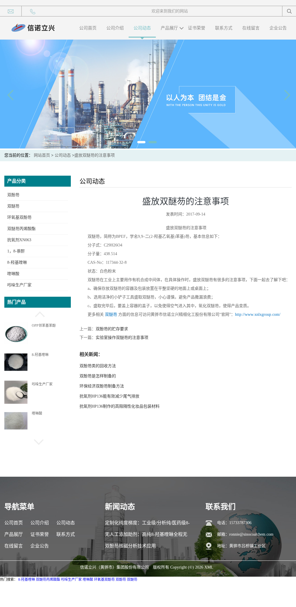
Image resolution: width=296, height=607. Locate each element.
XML (208, 567)
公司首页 (88, 28)
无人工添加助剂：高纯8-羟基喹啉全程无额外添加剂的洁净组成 (146, 536)
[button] (37, 313)
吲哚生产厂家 (19, 285)
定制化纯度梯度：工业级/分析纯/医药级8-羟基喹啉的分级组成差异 (147, 524)
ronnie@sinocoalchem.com (251, 534)
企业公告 (278, 28)
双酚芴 (13, 195)
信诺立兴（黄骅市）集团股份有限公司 (114, 567)
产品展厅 (169, 28)
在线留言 (251, 28)
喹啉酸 (13, 274)
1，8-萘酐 (16, 251)
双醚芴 (13, 206)
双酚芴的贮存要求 (112, 329)
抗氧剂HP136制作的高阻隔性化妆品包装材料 (119, 406)
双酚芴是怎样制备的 (97, 376)
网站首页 (42, 155)
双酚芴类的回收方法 (97, 366)
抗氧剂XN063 (19, 240)
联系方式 (223, 28)
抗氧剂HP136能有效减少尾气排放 (109, 396)
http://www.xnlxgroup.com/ (257, 314)
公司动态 (142, 28)
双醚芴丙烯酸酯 (21, 229)
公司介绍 (115, 28)
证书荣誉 (196, 28)
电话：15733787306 (234, 523)
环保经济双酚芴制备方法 (101, 386)
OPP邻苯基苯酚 (44, 326)
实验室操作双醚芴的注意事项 (122, 337)
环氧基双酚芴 (19, 217)
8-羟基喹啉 (17, 262)
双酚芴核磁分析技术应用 (130, 545)
